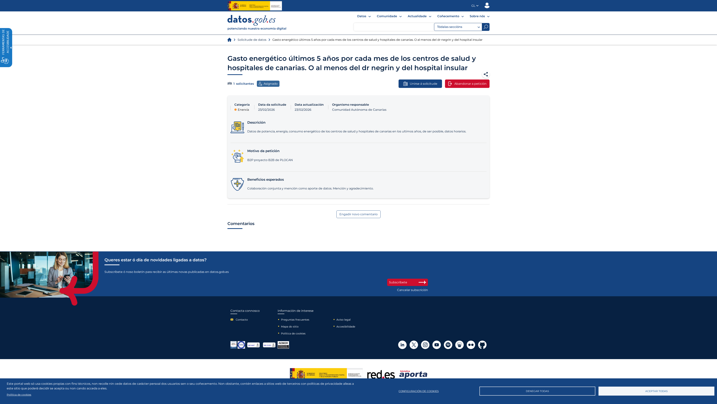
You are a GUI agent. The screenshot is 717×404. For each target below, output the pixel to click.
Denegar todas (537, 391)
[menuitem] (364, 16)
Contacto (242, 319)
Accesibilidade (345, 326)
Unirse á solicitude (423, 83)
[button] (474, 5)
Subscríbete (398, 282)
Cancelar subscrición (412, 290)
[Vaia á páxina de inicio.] (229, 40)
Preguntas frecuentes (295, 319)
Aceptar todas (656, 391)
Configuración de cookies (419, 391)
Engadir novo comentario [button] (358, 214)
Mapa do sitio (290, 326)
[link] (257, 29)
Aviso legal (343, 319)
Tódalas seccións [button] (449, 27)
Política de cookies (293, 333)
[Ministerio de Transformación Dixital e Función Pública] (254, 5)
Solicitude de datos (252, 40)
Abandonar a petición (470, 83)
